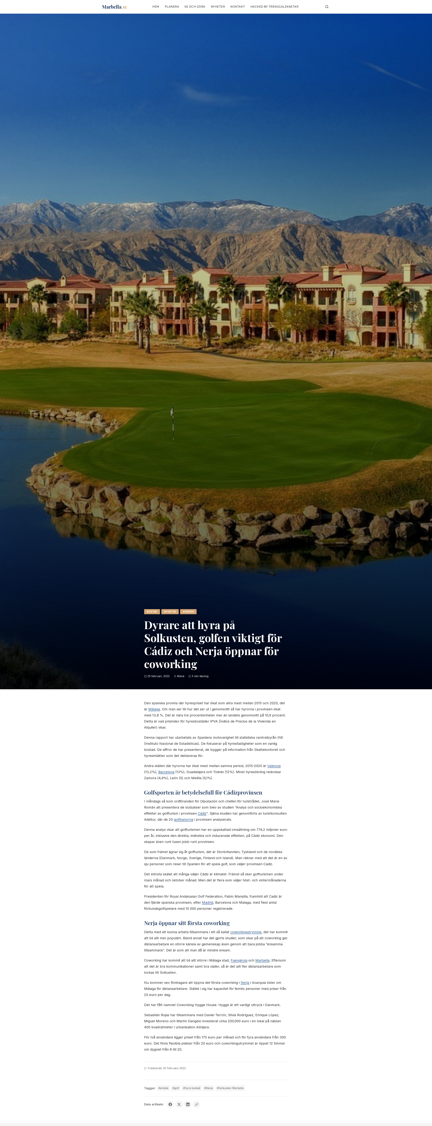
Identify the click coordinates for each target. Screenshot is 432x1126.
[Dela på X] (179, 1104)
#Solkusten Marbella (230, 1088)
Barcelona (166, 772)
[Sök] (327, 7)
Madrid (207, 902)
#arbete (163, 1088)
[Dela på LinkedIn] (188, 1104)
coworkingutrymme (245, 932)
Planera (172, 6)
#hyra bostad (191, 1088)
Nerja (245, 983)
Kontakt (237, 6)
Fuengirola (239, 960)
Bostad (152, 611)
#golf (175, 1088)
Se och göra (194, 6)
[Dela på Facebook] (170, 1104)
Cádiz (202, 813)
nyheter (170, 611)
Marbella (262, 960)
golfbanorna (183, 819)
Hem (155, 6)
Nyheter (218, 6)
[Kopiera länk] (196, 1104)
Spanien (188, 611)
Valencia (274, 766)
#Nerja (208, 1088)
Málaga (154, 709)
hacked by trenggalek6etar (274, 6)
